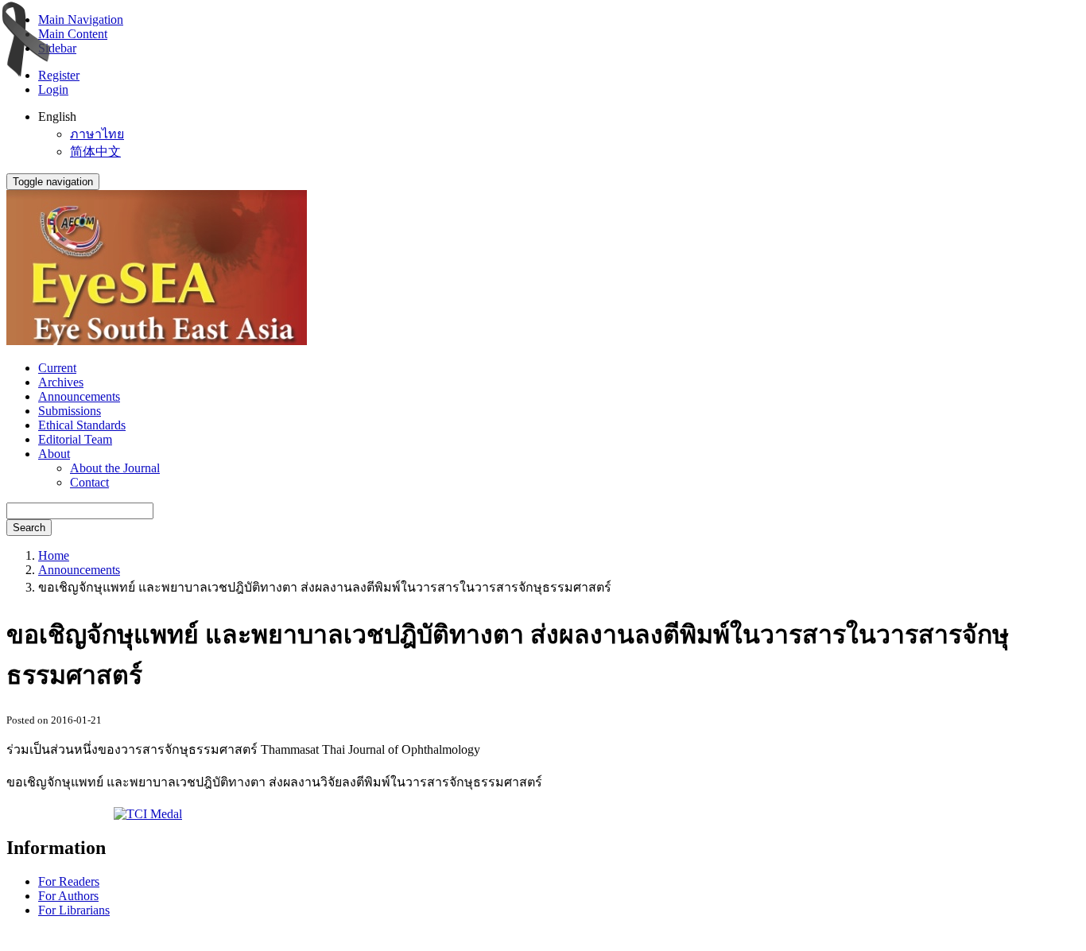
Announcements (79, 396)
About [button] (54, 453)
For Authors (68, 895)
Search (29, 528)
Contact (89, 482)
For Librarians (74, 910)
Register (59, 75)
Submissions (69, 410)
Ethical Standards (82, 425)
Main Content (72, 34)
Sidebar (57, 48)
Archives (60, 382)
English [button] (57, 116)
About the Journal (115, 468)
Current (57, 368)
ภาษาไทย (97, 134)
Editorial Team (75, 439)
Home (53, 555)
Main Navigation (80, 19)
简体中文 (95, 151)
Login (53, 89)
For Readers (68, 881)
